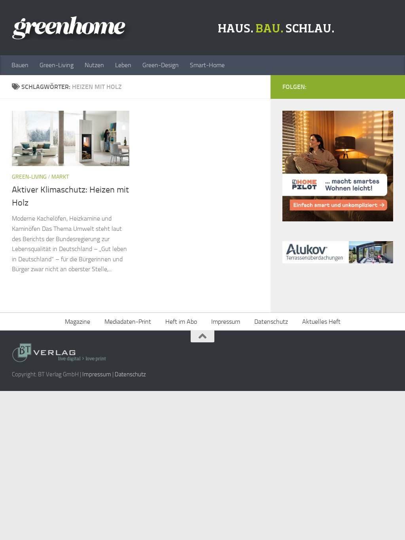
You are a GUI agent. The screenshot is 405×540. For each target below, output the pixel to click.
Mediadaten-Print (127, 321)
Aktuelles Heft (321, 321)
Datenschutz (271, 321)
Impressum (225, 321)
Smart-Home (207, 65)
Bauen (19, 65)
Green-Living (57, 65)
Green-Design (160, 65)
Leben (123, 65)
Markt (60, 177)
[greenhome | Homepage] (175, 28)
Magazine (77, 321)
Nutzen (94, 65)
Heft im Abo (181, 321)
